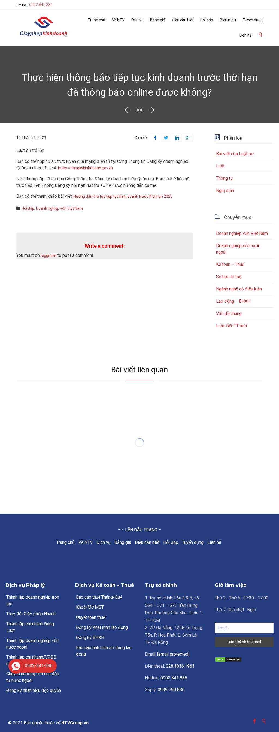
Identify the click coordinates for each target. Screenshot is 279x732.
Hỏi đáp (170, 542)
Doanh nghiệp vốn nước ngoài (238, 249)
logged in (48, 255)
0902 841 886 (173, 677)
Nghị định (225, 190)
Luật (220, 166)
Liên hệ (214, 542)
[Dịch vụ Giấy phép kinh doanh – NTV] (43, 27)
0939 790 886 (171, 689)
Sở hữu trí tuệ (228, 276)
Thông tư (224, 178)
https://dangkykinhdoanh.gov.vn (85, 168)
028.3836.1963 (180, 666)
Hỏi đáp (28, 208)
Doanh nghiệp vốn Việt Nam (59, 208)
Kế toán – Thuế (230, 264)
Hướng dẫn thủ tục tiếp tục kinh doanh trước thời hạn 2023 (123, 196)
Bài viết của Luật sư (235, 153)
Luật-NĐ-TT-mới (231, 325)
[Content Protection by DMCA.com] (244, 659)
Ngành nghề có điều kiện (239, 289)
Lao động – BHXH (233, 301)
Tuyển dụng (193, 542)
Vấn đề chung (229, 313)
